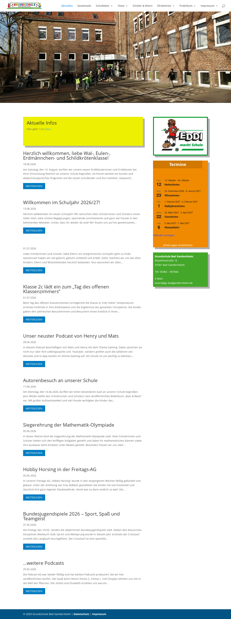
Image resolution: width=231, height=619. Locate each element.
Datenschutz (81, 614)
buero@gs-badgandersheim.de (174, 283)
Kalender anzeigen (164, 235)
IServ (48, 129)
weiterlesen (34, 186)
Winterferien (172, 195)
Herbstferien (172, 184)
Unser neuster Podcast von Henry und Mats (71, 336)
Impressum (207, 6)
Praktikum (186, 6)
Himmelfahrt (172, 227)
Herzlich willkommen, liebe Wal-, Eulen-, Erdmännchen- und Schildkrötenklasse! (66, 155)
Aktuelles (67, 6)
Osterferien (171, 216)
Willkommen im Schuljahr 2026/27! (61, 202)
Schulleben (102, 6)
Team (121, 6)
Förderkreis (164, 6)
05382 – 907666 (169, 271)
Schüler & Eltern (142, 6)
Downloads (84, 6)
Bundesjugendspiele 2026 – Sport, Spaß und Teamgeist (71, 516)
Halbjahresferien (175, 206)
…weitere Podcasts (43, 563)
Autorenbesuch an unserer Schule (60, 380)
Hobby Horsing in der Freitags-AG (59, 469)
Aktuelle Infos (42, 123)
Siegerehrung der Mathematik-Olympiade (68, 425)
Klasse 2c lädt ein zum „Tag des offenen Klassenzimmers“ (66, 289)
